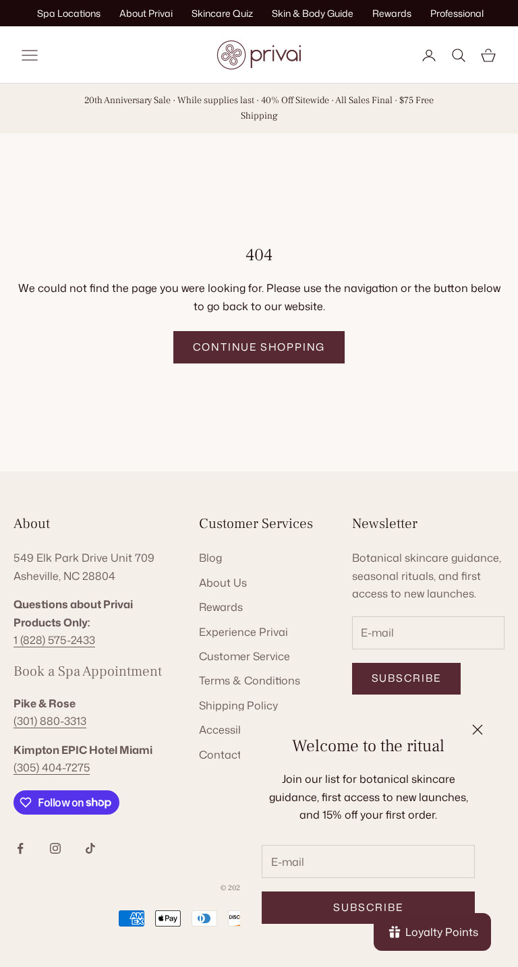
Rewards (391, 13)
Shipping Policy (238, 705)
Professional (457, 13)
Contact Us (228, 754)
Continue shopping (259, 347)
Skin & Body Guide (312, 13)
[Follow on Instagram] (55, 848)
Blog (210, 557)
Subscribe (368, 907)
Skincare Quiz (222, 13)
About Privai (146, 13)
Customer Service (244, 656)
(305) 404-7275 (51, 767)
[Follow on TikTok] (90, 848)
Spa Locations (68, 13)
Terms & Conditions (249, 680)
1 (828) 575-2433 (54, 640)
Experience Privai (243, 631)
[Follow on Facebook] (20, 848)
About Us (223, 582)
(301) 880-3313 (49, 720)
